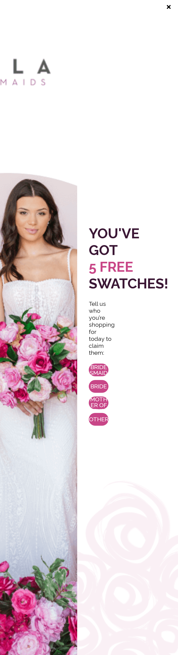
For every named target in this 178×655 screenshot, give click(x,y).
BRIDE (98, 386)
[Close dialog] (168, 6)
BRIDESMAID (99, 370)
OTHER (98, 419)
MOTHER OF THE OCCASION (98, 402)
